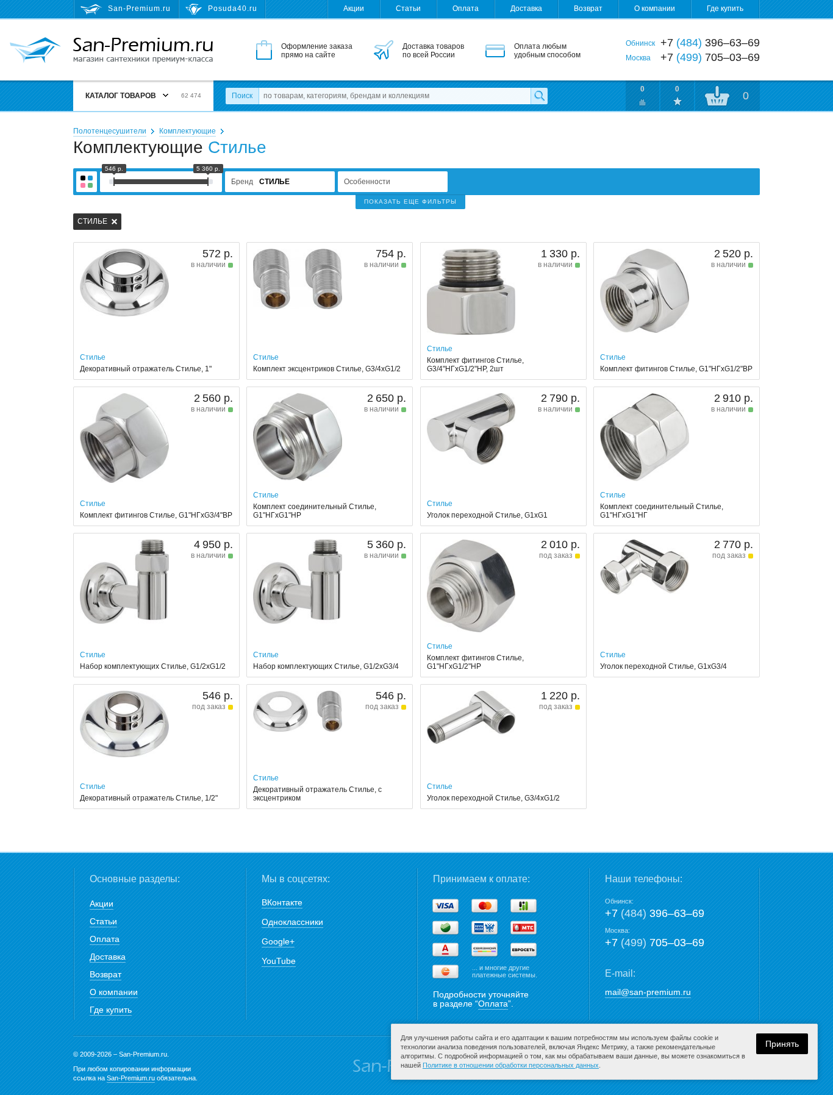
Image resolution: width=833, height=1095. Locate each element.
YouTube (279, 961)
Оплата (465, 8)
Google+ (278, 941)
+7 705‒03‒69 (654, 942)
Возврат (588, 8)
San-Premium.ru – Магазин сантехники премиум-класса (143, 50)
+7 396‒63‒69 (654, 913)
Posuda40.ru (232, 8)
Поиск (242, 95)
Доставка (526, 8)
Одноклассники (292, 922)
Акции (353, 8)
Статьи (408, 8)
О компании (654, 8)
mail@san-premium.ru (648, 992)
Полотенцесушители (109, 131)
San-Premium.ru (131, 1078)
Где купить (725, 8)
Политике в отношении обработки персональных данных (511, 1065)
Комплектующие (187, 131)
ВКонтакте (282, 902)
